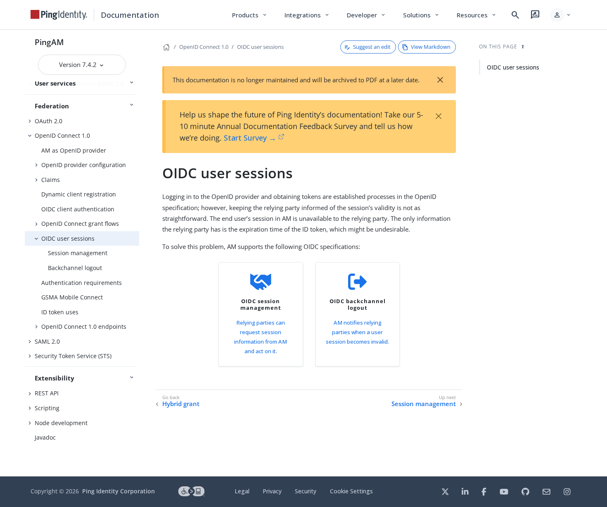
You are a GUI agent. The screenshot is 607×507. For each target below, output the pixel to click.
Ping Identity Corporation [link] (118, 491)
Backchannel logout (75, 268)
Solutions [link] (421, 15)
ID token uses (59, 312)
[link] (59, 15)
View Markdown (431, 46)
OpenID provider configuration (83, 165)
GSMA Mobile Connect (72, 297)
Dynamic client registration (78, 194)
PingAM (49, 42)
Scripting (47, 408)
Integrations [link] (307, 15)
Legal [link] (242, 491)
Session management (77, 253)
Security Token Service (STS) (73, 356)
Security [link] (305, 491)
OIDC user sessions (68, 238)
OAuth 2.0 (48, 121)
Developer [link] (366, 15)
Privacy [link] (272, 491)
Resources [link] (477, 15)
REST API (47, 393)
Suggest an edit (372, 46)
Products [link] (250, 15)
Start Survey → (250, 138)
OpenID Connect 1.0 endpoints (83, 326)
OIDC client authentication (77, 209)
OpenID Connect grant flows (80, 223)
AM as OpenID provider (73, 150)
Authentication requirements (81, 283)
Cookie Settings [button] (351, 491)
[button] (561, 15)
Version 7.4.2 (78, 64)
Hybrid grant (180, 404)
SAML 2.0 (47, 341)
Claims (50, 180)
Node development (61, 423)
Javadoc (45, 437)
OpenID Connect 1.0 (62, 135)
